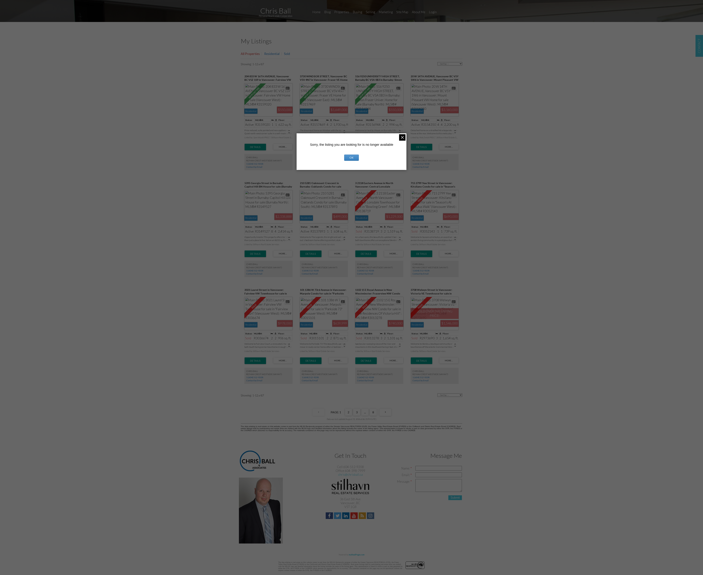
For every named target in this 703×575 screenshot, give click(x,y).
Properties (341, 12)
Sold (287, 54)
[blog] (363, 516)
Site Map (402, 12)
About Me (418, 12)
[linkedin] (346, 516)
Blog (327, 12)
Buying (357, 12)
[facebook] (330, 516)
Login (433, 12)
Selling (370, 12)
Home (316, 12)
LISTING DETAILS (255, 147)
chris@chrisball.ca (350, 474)
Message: (403, 481)
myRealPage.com (356, 554)
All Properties (250, 54)
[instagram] (371, 516)
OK (351, 157)
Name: (405, 468)
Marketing (386, 12)
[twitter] (338, 516)
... (365, 412)
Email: (406, 475)
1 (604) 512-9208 (254, 163)
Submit (455, 497)
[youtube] (354, 516)
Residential (272, 54)
